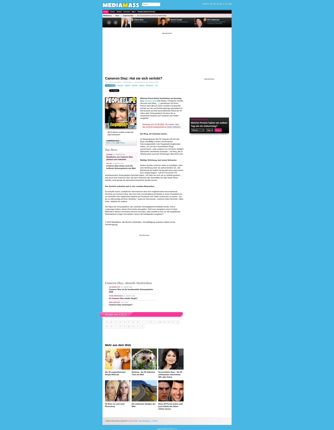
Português (149, 85)
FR (215, 4)
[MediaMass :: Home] (120, 5)
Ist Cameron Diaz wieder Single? (123, 298)
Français (120, 85)
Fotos (113, 143)
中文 (230, 4)
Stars (112, 12)
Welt (134, 12)
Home (105, 12)
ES (218, 4)
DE (221, 4)
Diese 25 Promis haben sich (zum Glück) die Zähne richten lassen (170, 406)
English (127, 85)
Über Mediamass (145, 421)
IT (223, 4)
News (108, 143)
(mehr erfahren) (173, 127)
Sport (119, 12)
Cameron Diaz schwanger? (121, 305)
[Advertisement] (167, 53)
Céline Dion (139, 20)
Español (135, 85)
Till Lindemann (213, 20)
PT (226, 4)
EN (211, 4)
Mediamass (107, 16)
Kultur (127, 12)
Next (116, 22)
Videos (122, 143)
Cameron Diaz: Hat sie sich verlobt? (133, 78)
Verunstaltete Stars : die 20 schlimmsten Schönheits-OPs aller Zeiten (170, 374)
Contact (155, 421)
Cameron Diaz (128, 16)
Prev (109, 22)
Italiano (141, 85)
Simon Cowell (176, 20)
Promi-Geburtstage (146, 12)
